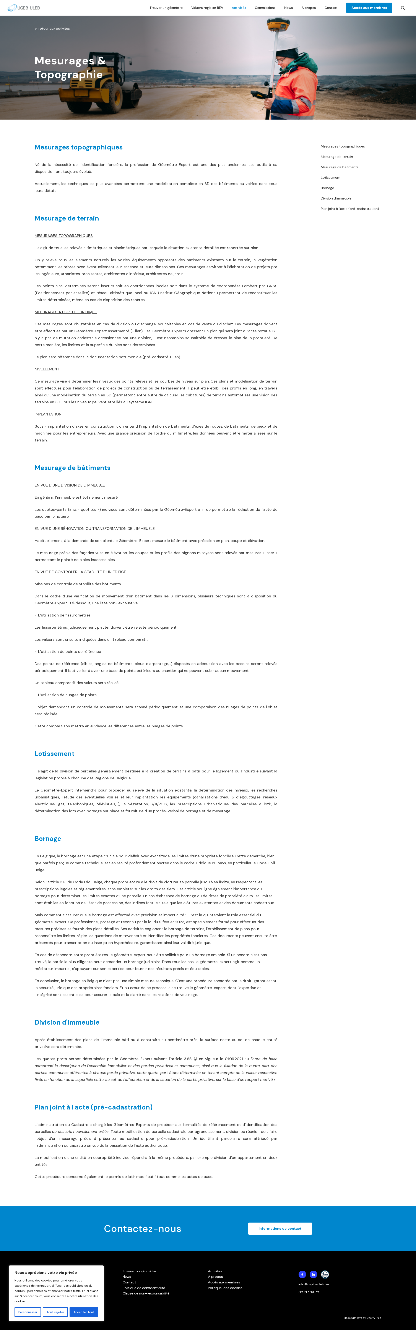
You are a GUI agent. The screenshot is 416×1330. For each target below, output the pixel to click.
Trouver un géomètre (166, 8)
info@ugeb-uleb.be (314, 1284)
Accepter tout (83, 1312)
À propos (309, 8)
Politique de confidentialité (144, 1288)
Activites (215, 1271)
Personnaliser (27, 1312)
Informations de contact (280, 1228)
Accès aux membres (369, 7)
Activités (239, 8)
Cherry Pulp (374, 1318)
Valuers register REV (207, 8)
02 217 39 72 (309, 1292)
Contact (331, 8)
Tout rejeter (55, 1312)
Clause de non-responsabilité (146, 1293)
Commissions (265, 8)
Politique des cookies (225, 1288)
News (288, 8)
